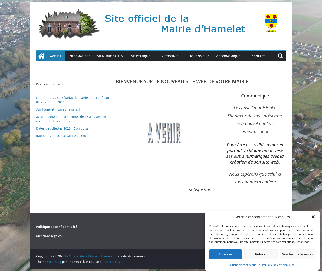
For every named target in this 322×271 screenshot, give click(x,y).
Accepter (225, 254)
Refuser (261, 254)
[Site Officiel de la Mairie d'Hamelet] (41, 56)
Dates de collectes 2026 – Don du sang (64, 128)
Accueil (56, 56)
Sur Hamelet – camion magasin (59, 109)
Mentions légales (49, 236)
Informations (79, 56)
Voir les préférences (297, 254)
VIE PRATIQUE (140, 56)
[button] (313, 217)
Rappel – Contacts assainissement (61, 136)
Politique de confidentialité (244, 265)
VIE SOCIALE (170, 56)
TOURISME (197, 56)
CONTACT (258, 56)
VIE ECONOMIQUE (228, 56)
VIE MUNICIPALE (108, 56)
